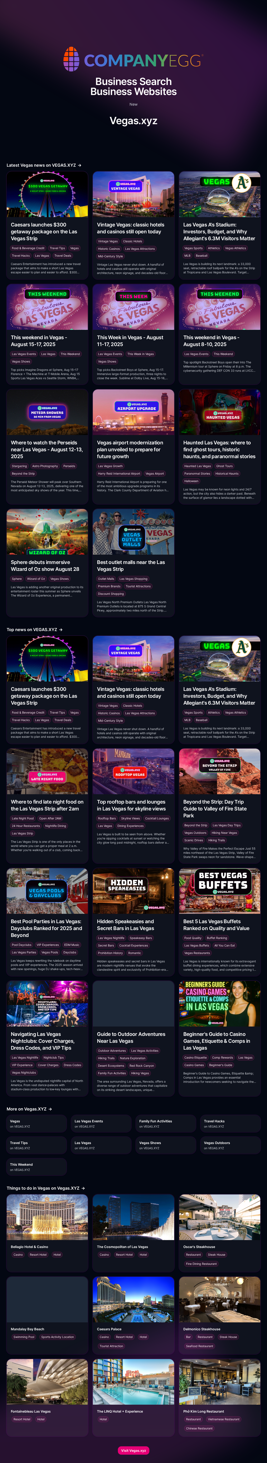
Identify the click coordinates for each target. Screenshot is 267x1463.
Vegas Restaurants (197, 953)
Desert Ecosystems (111, 1065)
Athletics (214, 248)
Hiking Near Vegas (224, 832)
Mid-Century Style (110, 256)
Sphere (17, 578)
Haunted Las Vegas (197, 466)
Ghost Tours (224, 466)
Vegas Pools (50, 952)
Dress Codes (72, 1065)
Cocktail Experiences (133, 945)
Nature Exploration (132, 1058)
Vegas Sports (193, 248)
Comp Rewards (222, 1057)
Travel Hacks (21, 255)
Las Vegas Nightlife (111, 938)
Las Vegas (42, 255)
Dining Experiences (130, 826)
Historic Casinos (109, 248)
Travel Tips (57, 248)
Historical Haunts (226, 473)
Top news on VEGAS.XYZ (35, 629)
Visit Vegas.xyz (133, 1450)
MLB (187, 255)
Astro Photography (45, 466)
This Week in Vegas (140, 354)
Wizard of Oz (36, 578)
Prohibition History (110, 953)
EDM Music (71, 945)
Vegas (74, 248)
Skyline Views (130, 818)
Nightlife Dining (55, 826)
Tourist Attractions (138, 586)
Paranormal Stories (197, 473)
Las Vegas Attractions (140, 248)
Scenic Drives (193, 840)
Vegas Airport (155, 473)
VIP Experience (22, 1065)
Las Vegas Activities (144, 1050)
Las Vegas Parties (24, 952)
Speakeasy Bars (141, 938)
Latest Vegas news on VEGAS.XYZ (44, 165)
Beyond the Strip (23, 473)
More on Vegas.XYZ (29, 1109)
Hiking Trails (216, 840)
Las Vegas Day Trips (227, 825)
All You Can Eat (224, 945)
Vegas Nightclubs (24, 1072)
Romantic (134, 953)
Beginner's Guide (220, 1065)
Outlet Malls (106, 578)
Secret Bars (106, 945)
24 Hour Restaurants (26, 826)
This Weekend (70, 354)
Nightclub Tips (54, 1057)
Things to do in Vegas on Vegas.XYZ (46, 1188)
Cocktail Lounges (157, 818)
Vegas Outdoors (195, 832)
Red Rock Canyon (142, 1065)
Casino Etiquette (195, 1057)
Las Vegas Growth (110, 466)
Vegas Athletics (235, 248)
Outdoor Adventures (112, 1050)
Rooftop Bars (107, 818)
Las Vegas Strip (22, 833)
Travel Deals (62, 255)
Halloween (191, 481)
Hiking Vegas (140, 1073)
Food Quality (193, 938)
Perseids (69, 466)
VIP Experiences (48, 945)
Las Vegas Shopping (133, 578)
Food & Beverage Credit (28, 248)
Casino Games (194, 1065)
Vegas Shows (21, 361)
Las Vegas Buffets (196, 945)
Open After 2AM (50, 818)
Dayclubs (69, 952)
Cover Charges (48, 1065)
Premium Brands (109, 586)
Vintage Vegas (108, 241)
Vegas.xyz (133, 121)
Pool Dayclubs (21, 945)
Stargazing (19, 466)
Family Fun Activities (112, 1073)
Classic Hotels (132, 241)
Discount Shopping (111, 593)
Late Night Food (23, 818)
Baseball (201, 255)
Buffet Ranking (217, 938)
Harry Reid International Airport (119, 473)
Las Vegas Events (24, 354)
